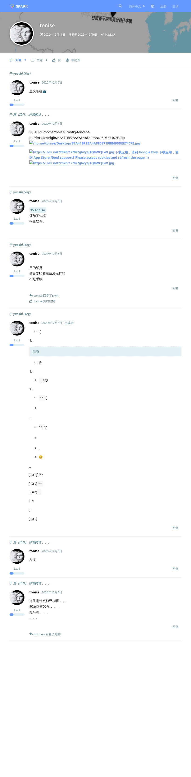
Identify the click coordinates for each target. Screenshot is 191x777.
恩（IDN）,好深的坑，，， (31, 114)
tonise (40, 210)
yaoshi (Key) (22, 73)
